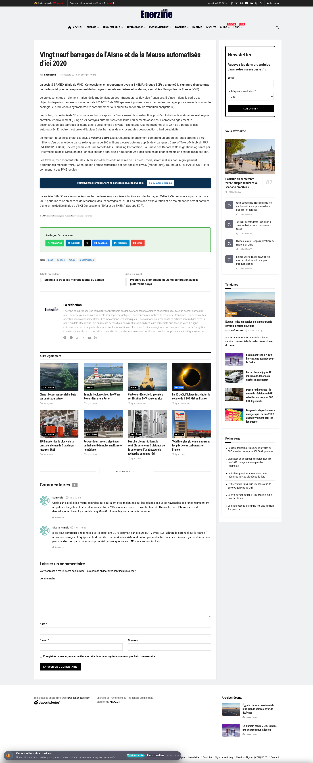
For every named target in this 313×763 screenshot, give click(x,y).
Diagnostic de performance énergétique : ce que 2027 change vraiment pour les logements (250, 462)
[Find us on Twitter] (236, 3)
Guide (224, 27)
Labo (237, 27)
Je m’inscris (260, 752)
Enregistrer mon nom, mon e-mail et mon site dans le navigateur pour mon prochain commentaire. (99, 656)
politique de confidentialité (153, 759)
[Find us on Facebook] (232, 3)
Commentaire (49, 578)
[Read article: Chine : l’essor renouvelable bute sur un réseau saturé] (59, 377)
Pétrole (179, 434)
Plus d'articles (125, 471)
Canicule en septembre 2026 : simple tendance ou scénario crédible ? (241, 183)
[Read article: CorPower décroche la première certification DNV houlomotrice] (147, 377)
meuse (72, 260)
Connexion (274, 3)
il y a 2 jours (47, 403)
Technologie (135, 27)
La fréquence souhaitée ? (242, 91)
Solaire (232, 314)
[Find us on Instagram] (241, 3)
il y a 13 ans (75, 498)
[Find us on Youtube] (246, 3)
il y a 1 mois (47, 454)
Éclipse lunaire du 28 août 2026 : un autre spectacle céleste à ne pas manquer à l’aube (253, 260)
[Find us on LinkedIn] (252, 3)
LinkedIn (75, 243)
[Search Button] (277, 27)
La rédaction (50, 74)
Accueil (78, 27)
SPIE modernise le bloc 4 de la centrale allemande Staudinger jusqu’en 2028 (57, 445)
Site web (133, 640)
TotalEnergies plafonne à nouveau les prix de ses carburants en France (191, 445)
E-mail (45, 640)
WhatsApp (56, 243)
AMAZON (115, 701)
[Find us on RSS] (261, 3)
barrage (61, 260)
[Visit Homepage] (157, 13)
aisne (50, 260)
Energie (91, 27)
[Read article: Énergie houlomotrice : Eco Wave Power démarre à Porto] (103, 377)
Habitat (197, 27)
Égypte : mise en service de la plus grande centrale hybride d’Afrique (258, 709)
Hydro (93, 74)
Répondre (59, 517)
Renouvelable (111, 27)
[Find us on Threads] (256, 3)
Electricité (48, 387)
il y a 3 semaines (182, 403)
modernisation (87, 260)
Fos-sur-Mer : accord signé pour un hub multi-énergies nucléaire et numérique (103, 445)
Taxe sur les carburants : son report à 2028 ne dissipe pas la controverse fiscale (253, 225)
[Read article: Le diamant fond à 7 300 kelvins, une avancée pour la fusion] (234, 359)
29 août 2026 (253, 331)
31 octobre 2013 (68, 74)
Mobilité (180, 27)
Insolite (211, 27)
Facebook (102, 243)
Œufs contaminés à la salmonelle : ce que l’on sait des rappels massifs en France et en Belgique (254, 206)
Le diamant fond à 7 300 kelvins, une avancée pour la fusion (260, 358)
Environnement (158, 27)
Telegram (121, 243)
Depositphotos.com (79, 697)
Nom (43, 624)
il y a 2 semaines (138, 403)
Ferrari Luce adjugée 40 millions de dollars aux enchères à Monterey (259, 376)
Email (139, 243)
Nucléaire (92, 434)
